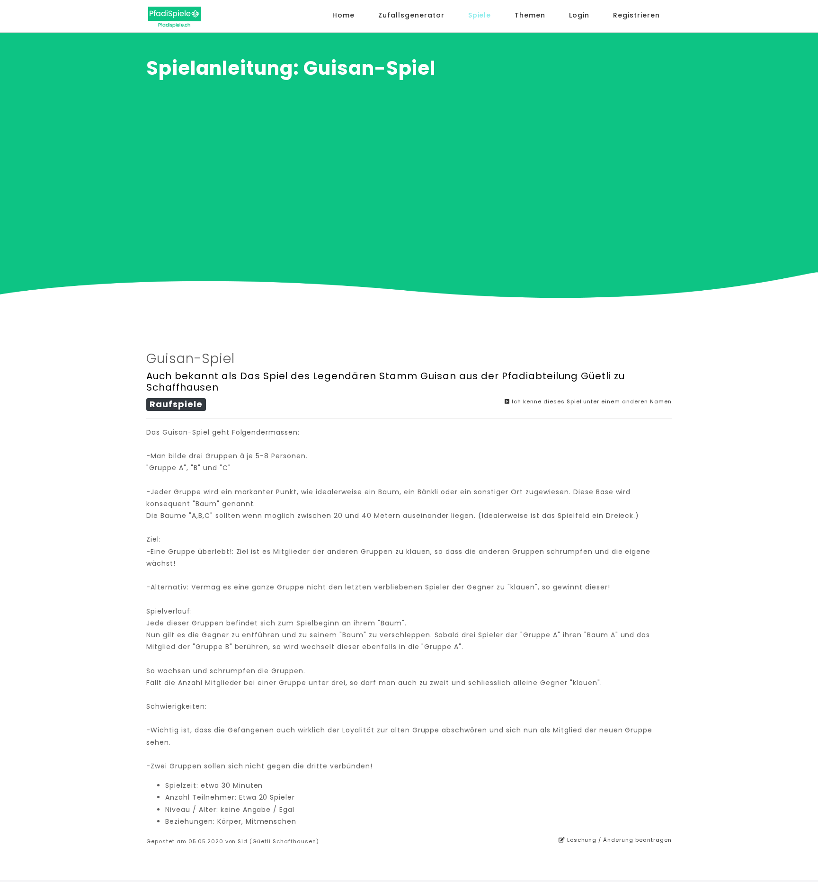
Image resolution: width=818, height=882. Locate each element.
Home (343, 15)
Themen (530, 15)
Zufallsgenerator (411, 15)
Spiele (479, 15)
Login (579, 15)
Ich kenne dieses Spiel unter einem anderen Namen (591, 401)
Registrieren (636, 15)
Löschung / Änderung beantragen (618, 840)
